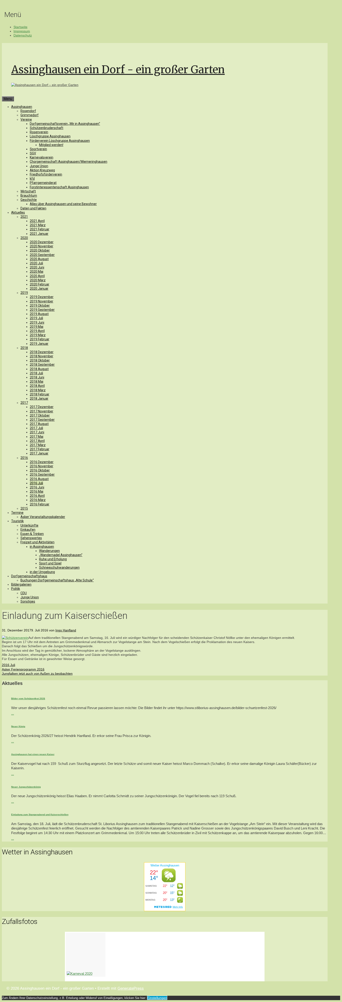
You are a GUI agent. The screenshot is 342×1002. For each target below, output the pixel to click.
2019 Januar (39, 343)
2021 (24, 217)
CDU (23, 593)
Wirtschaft (28, 191)
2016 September (42, 474)
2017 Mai (36, 436)
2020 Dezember (42, 242)
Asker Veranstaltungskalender (42, 517)
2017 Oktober (40, 415)
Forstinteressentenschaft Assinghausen (59, 187)
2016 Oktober (40, 470)
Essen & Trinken (32, 534)
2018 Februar (39, 394)
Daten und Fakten (33, 208)
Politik (15, 589)
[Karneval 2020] (85, 955)
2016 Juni (37, 487)
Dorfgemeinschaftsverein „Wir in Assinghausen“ (65, 124)
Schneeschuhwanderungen (59, 567)
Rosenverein (39, 132)
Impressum (21, 31)
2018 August (39, 369)
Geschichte (28, 200)
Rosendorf (28, 111)
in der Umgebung (42, 572)
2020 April (37, 276)
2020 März (38, 280)
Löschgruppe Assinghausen (50, 136)
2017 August (39, 424)
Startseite (20, 27)
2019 (24, 293)
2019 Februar (39, 339)
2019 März (38, 335)
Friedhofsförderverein (46, 174)
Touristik (17, 521)
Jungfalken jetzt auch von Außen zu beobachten (37, 673)
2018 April (37, 386)
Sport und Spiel (50, 563)
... (12, 713)
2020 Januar (39, 288)
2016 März (38, 500)
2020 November (41, 246)
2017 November (41, 411)
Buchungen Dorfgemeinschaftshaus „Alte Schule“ (57, 580)
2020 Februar (39, 284)
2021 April (37, 221)
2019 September (42, 310)
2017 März (38, 445)
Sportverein (38, 149)
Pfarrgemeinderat (43, 183)
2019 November (41, 301)
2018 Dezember (42, 352)
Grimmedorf (29, 115)
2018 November (41, 356)
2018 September (42, 364)
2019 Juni (37, 322)
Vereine (26, 119)
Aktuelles (18, 212)
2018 (24, 348)
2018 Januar (39, 398)
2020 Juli (36, 263)
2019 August (39, 314)
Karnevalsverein (41, 157)
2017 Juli (36, 428)
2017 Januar (39, 453)
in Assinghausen (42, 546)
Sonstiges (27, 601)
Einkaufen (27, 529)
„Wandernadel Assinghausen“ (60, 555)
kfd (32, 178)
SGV (33, 153)
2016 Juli (36, 483)
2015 (24, 508)
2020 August (39, 259)
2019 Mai (36, 326)
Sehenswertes (31, 538)
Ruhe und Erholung (53, 559)
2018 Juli (36, 373)
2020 (24, 238)
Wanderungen (49, 551)
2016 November (41, 466)
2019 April (37, 331)
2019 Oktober (40, 305)
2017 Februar (39, 449)
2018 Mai (36, 381)
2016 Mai (36, 491)
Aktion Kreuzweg (42, 170)
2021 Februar (39, 229)
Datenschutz (22, 35)
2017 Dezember (42, 407)
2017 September (42, 419)
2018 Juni (37, 377)
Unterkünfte (29, 525)
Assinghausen (21, 107)
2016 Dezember (42, 462)
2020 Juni (37, 267)
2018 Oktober (40, 360)
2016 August (39, 479)
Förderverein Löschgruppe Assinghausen (60, 141)
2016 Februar (39, 504)
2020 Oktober (40, 250)
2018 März (38, 390)
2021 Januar (39, 234)
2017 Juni (37, 432)
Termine (17, 512)
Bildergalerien (21, 584)
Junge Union (39, 166)
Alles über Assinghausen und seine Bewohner (63, 204)
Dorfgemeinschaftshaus (29, 576)
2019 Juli (36, 318)
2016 (24, 458)
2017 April (37, 441)
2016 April (37, 496)
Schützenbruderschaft (46, 128)
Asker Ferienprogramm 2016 (23, 669)
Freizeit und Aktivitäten (37, 542)
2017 (24, 403)
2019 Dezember (42, 297)
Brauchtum (28, 195)
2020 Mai (36, 271)
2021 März (38, 225)
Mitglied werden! (51, 145)
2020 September (42, 255)
